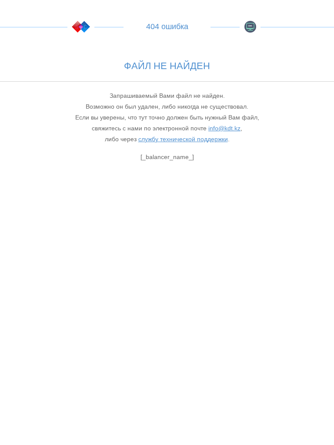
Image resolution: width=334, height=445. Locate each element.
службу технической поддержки (183, 139)
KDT (80, 27)
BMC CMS (250, 27)
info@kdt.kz (224, 128)
